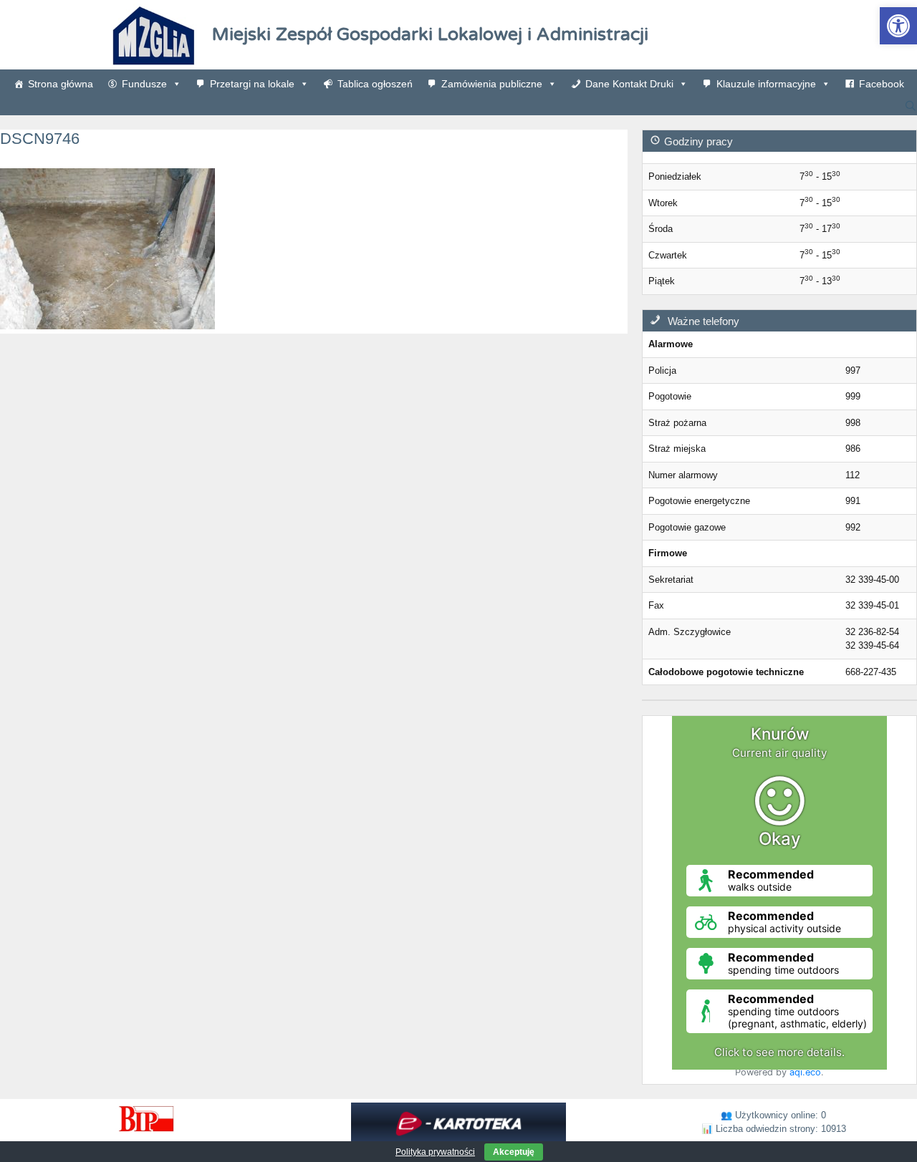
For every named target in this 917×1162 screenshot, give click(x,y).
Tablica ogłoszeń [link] (375, 83)
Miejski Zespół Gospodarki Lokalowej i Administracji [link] (430, 34)
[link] (898, 25)
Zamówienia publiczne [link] (491, 83)
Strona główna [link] (60, 83)
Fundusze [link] (144, 83)
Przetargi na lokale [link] (252, 83)
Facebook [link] (881, 83)
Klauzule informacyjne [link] (766, 83)
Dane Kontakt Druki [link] (629, 83)
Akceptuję (513, 1152)
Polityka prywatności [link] (435, 1152)
